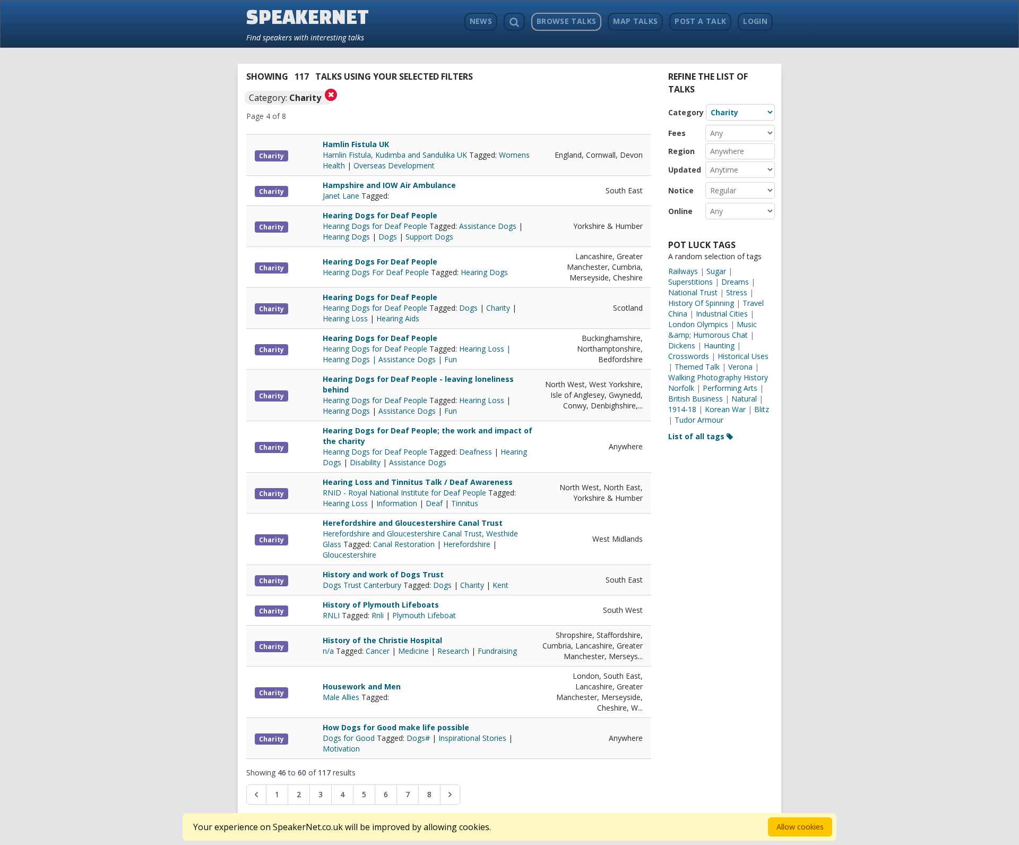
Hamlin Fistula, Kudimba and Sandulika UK (396, 155)
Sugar (716, 271)
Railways (683, 271)
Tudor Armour (699, 420)
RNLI (332, 615)
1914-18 (682, 409)
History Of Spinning (701, 303)
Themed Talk (697, 367)
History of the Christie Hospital (382, 640)
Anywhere (727, 151)
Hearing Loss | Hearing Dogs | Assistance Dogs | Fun (417, 354)
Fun (450, 411)
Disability (365, 462)
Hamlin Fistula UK (356, 144)
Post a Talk (700, 21)
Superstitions (690, 282)
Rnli (378, 615)
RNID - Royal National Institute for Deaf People (405, 493)
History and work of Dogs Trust (383, 574)
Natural (744, 399)
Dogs (387, 237)
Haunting (719, 345)
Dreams (735, 282)
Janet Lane (342, 196)
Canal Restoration (404, 544)
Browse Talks (566, 21)
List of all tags (697, 436)
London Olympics (698, 324)
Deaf (434, 503)
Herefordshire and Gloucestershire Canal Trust (413, 523)
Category (686, 112)
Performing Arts (730, 388)
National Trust (693, 292)
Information (396, 503)
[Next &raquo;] (450, 794)
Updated (684, 170)
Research (453, 651)
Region (681, 151)
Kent (500, 585)
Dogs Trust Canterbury (363, 585)
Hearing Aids (397, 318)
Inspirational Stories (472, 738)
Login (755, 21)
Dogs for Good (350, 738)
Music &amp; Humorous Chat (712, 329)
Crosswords (688, 356)
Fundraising (497, 651)
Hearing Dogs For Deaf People (380, 262)
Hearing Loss (345, 318)
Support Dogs (429, 237)
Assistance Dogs (487, 226)
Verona (740, 367)
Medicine (413, 651)
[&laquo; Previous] (256, 794)
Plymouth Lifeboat (424, 615)
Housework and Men (362, 686)
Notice (681, 190)
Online (680, 211)
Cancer (378, 651)
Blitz (761, 409)
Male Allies (342, 697)
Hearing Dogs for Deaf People (380, 215)
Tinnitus (464, 503)
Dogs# (418, 738)
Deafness (475, 452)
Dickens (681, 345)
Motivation (341, 749)
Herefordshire (466, 544)
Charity (271, 155)
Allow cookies (800, 827)
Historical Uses (743, 356)
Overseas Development (394, 165)
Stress (736, 292)
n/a (329, 651)
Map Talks (635, 21)
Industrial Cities (722, 314)
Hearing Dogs (346, 237)
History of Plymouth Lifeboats (381, 605)
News (481, 21)
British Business (695, 399)
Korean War (725, 409)
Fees (677, 133)
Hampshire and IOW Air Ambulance (389, 185)
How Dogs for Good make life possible (396, 727)
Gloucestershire (349, 555)
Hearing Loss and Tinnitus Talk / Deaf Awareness (418, 482)
